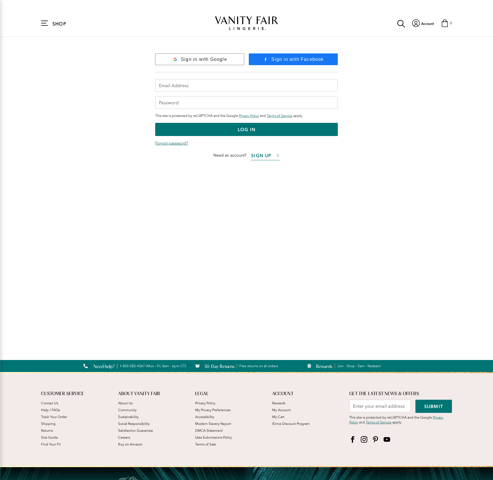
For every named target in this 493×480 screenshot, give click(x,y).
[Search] (401, 23)
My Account (281, 410)
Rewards (278, 403)
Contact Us (49, 403)
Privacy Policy (249, 116)
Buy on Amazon (130, 444)
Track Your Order (54, 417)
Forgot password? (171, 143)
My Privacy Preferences (213, 410)
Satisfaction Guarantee (135, 431)
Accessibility (204, 417)
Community (127, 410)
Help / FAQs (50, 410)
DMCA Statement (209, 431)
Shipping (48, 424)
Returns (47, 431)
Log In (246, 129)
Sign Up (261, 155)
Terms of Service (279, 116)
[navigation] (423, 23)
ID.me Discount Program (291, 424)
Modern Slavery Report (213, 424)
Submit (433, 406)
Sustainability (128, 417)
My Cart (278, 417)
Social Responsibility (134, 424)
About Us (125, 403)
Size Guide (49, 437)
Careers (124, 437)
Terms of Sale (205, 444)
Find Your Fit (51, 444)
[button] (446, 23)
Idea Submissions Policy (213, 437)
